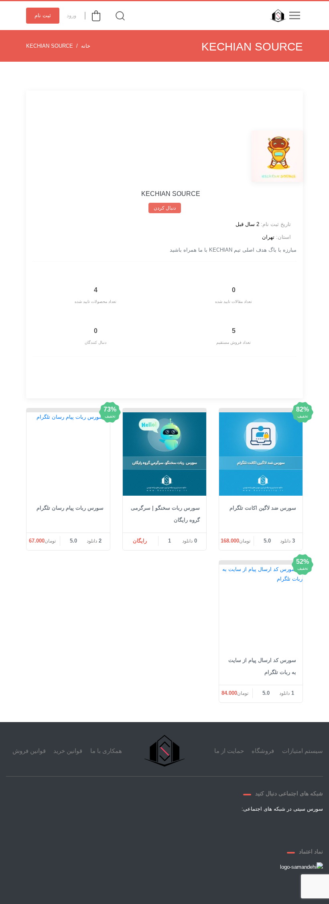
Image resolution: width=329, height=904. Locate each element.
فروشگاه (263, 750)
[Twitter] (275, 827)
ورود (71, 15)
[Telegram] (37, 102)
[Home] (164, 751)
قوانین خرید (67, 750)
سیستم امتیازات (302, 750)
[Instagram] (237, 827)
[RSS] (217, 827)
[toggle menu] (294, 16)
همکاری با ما (106, 750)
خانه (85, 46)
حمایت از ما (229, 750)
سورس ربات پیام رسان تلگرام (70, 508)
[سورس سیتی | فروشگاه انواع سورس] (276, 15)
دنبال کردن (165, 208)
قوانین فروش (29, 750)
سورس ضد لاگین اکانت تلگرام (262, 508)
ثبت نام (43, 15)
